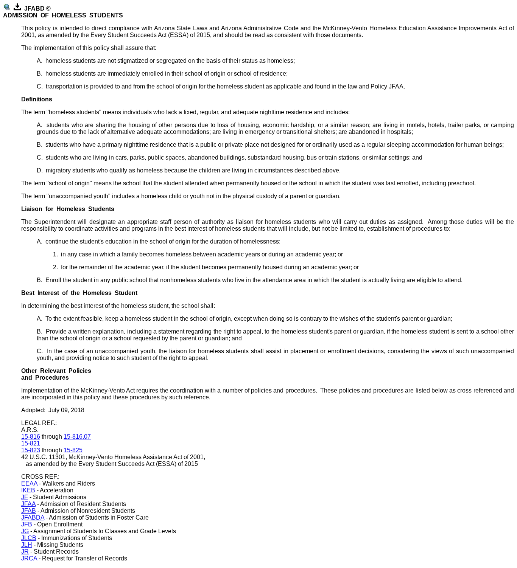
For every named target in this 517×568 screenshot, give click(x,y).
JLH (26, 545)
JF (24, 497)
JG (25, 531)
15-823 (30, 450)
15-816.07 (77, 436)
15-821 (30, 443)
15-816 (30, 436)
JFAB (28, 510)
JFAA (28, 504)
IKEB (28, 490)
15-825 (73, 450)
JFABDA (32, 517)
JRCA (29, 558)
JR (25, 551)
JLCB (28, 538)
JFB (26, 524)
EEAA (29, 483)
